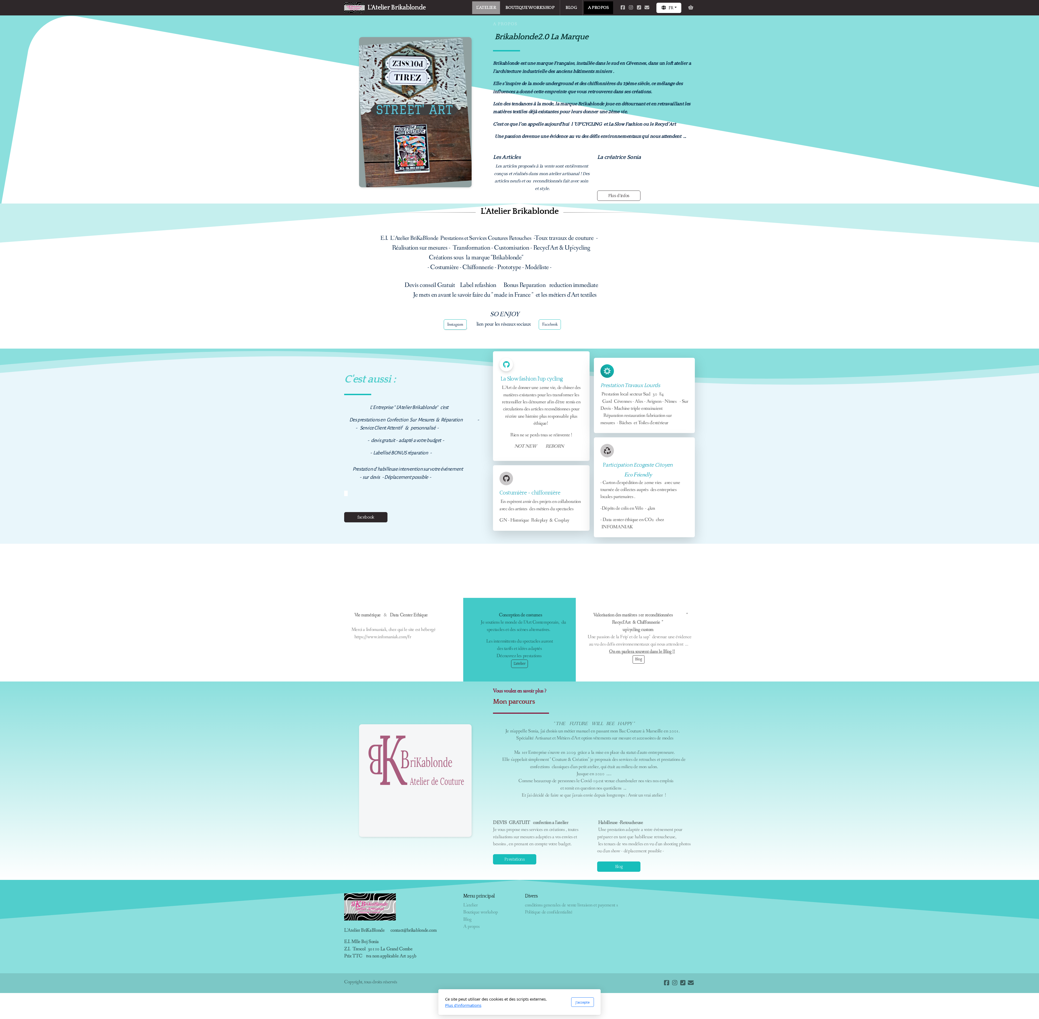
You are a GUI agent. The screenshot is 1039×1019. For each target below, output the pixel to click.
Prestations (514, 859)
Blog (638, 659)
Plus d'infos (618, 195)
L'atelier (520, 663)
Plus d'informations (463, 1005)
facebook (365, 517)
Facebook (549, 324)
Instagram (455, 324)
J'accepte (583, 1002)
